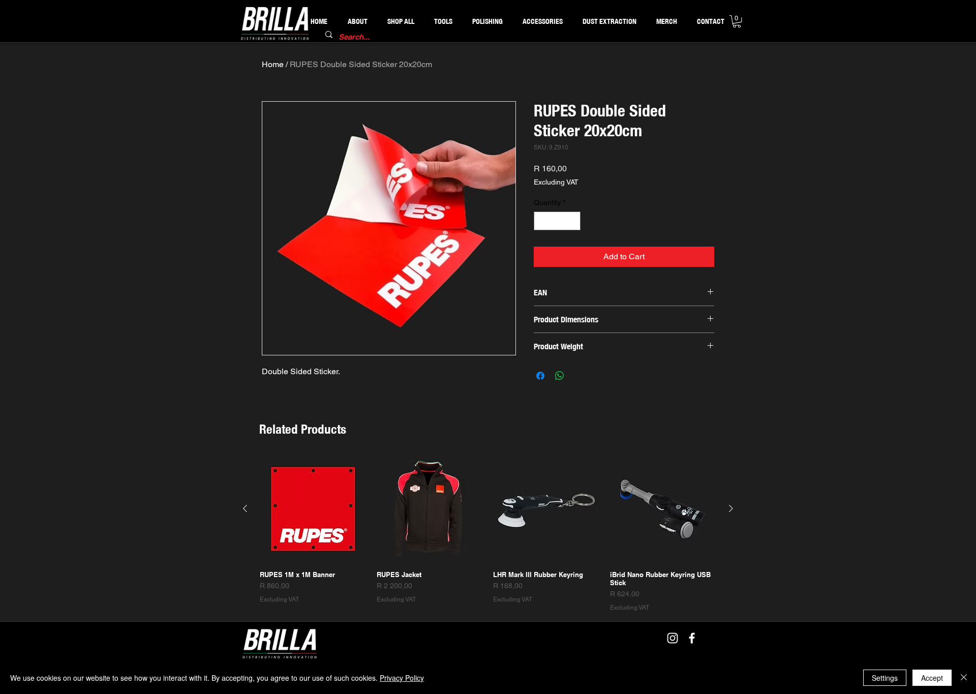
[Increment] (572, 221)
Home (273, 64)
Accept (932, 678)
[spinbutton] (557, 221)
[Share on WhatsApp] (560, 376)
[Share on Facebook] (540, 376)
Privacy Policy (402, 678)
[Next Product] (731, 508)
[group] (488, 533)
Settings (885, 678)
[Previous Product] (245, 508)
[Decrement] (541, 221)
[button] (736, 21)
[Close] (964, 678)
